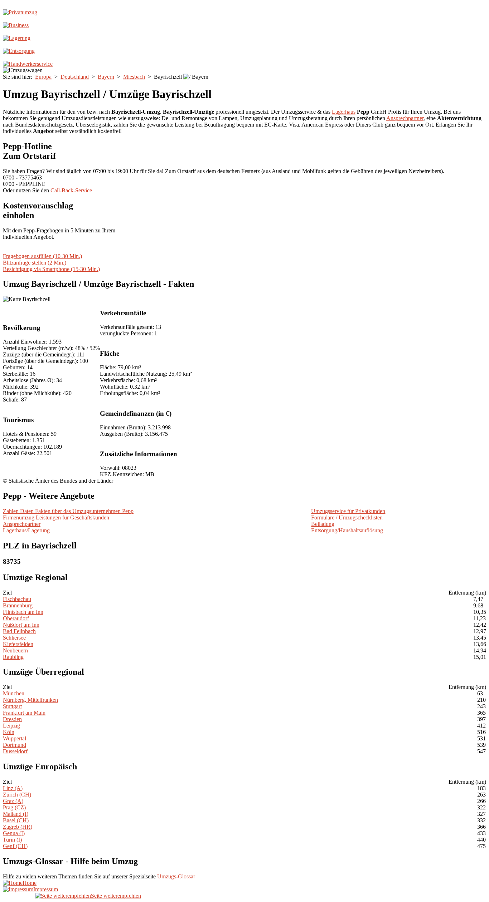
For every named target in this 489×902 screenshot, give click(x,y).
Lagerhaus (343, 112)
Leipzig (11, 726)
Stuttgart (12, 706)
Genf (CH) (15, 846)
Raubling (13, 657)
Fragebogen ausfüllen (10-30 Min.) (42, 256)
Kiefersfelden (18, 644)
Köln (8, 732)
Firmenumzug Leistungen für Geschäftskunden (56, 517)
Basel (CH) (16, 820)
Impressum (45, 889)
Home (30, 883)
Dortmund (14, 745)
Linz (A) (13, 788)
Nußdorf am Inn (21, 625)
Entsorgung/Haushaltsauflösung (347, 530)
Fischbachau (17, 599)
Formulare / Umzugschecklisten (347, 517)
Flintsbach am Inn (23, 612)
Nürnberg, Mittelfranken (30, 700)
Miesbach (134, 77)
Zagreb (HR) (17, 827)
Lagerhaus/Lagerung (26, 530)
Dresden (12, 719)
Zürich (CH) (17, 795)
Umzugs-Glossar (176, 876)
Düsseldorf (15, 751)
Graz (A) (13, 801)
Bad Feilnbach (19, 631)
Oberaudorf (16, 618)
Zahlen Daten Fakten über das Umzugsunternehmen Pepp (68, 511)
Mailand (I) (15, 814)
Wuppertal (14, 738)
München (13, 693)
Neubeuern (15, 650)
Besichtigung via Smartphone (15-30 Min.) (51, 269)
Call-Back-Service (71, 190)
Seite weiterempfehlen (116, 896)
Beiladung (322, 524)
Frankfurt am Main (24, 713)
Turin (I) (12, 840)
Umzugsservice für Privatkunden (348, 511)
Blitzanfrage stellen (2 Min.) (34, 263)
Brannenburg (18, 605)
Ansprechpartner (404, 118)
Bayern (106, 77)
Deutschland (74, 77)
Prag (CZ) (14, 807)
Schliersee (14, 638)
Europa (43, 77)
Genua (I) (14, 833)
